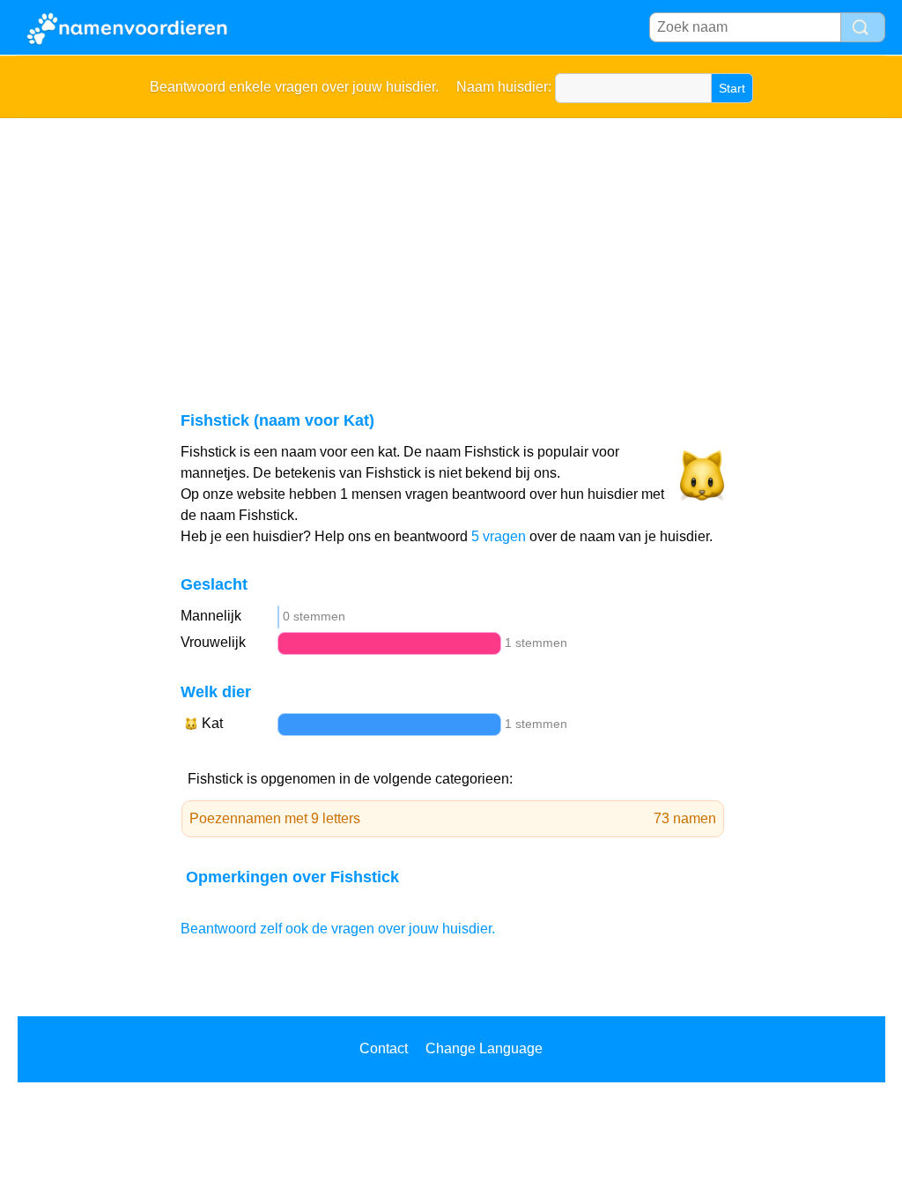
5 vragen (498, 536)
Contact (383, 1048)
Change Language (484, 1048)
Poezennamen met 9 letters (453, 818)
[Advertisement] (451, 250)
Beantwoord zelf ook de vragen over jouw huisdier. (338, 928)
